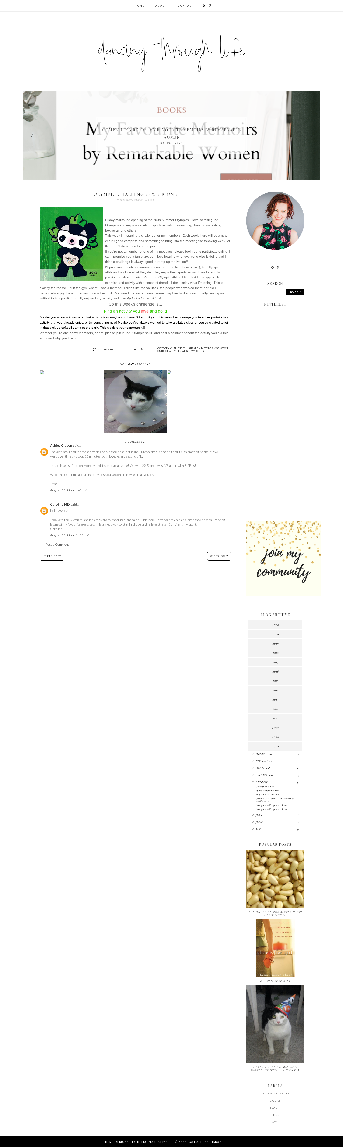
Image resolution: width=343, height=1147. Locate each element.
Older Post (219, 556)
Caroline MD (60, 504)
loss (275, 1114)
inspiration (193, 348)
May (259, 829)
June (259, 822)
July (259, 815)
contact (186, 5)
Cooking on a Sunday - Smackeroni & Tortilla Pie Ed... (275, 800)
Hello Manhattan (152, 1141)
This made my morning (267, 794)
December (264, 754)
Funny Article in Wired (267, 790)
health (275, 1107)
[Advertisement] (275, 444)
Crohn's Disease (275, 1093)
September (264, 775)
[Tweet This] (135, 349)
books (275, 1100)
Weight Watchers (193, 350)
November (264, 761)
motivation (221, 348)
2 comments (105, 349)
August (261, 782)
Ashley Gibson (61, 445)
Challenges (177, 348)
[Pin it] (142, 349)
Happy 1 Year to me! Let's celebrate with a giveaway (275, 1068)
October (263, 768)
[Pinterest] (278, 267)
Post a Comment (57, 544)
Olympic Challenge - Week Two (272, 805)
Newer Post (52, 556)
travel (275, 1121)
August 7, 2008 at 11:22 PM (69, 535)
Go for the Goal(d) (265, 786)
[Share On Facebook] (129, 349)
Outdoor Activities (169, 350)
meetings (207, 348)
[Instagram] (272, 267)
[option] (171, 135)
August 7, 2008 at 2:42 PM (68, 490)
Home (140, 5)
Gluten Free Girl (275, 981)
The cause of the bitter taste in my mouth (275, 914)
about (161, 5)
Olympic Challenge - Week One (272, 809)
